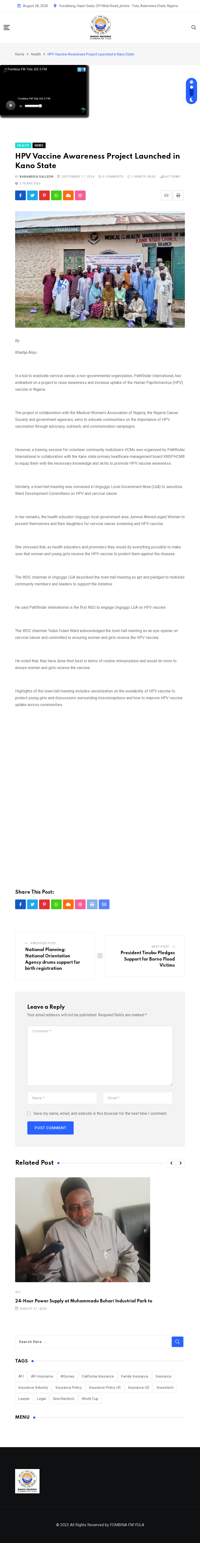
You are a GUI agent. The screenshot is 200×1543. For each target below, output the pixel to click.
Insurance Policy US (105, 1387)
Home (19, 54)
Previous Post (43, 943)
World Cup (90, 1399)
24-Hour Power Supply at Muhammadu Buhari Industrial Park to (83, 1301)
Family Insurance (134, 1376)
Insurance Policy (68, 1387)
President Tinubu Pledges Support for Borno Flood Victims (147, 959)
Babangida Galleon (36, 176)
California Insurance (98, 1376)
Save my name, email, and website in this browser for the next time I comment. (100, 1113)
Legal (41, 1399)
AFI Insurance (42, 1376)
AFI (21, 1376)
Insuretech (165, 1387)
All (18, 1292)
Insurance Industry (33, 1387)
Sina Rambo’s (63, 1399)
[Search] (193, 27)
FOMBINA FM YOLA (127, 1525)
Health (36, 54)
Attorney (67, 1376)
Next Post (160, 946)
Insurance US (138, 1387)
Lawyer (24, 1399)
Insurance (163, 1376)
